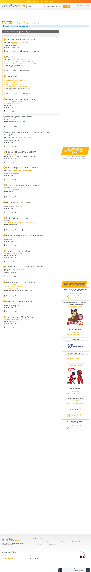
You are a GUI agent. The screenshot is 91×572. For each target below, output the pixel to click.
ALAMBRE (14, 59)
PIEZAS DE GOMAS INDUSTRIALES (14, 84)
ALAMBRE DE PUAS (9, 61)
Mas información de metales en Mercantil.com (16, 26)
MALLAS (6, 63)
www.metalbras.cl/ (27, 51)
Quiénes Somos (37, 544)
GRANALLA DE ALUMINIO (11, 44)
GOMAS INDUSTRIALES (10, 86)
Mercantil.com (76, 541)
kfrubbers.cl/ (27, 93)
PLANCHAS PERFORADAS (28, 61)
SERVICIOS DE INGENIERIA (11, 189)
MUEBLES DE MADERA (23, 187)
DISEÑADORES (15, 205)
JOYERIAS (22, 205)
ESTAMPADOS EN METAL (11, 288)
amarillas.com (13, 5)
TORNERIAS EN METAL (17, 253)
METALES (22, 102)
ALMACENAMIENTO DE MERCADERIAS (22, 170)
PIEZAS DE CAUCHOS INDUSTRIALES (14, 81)
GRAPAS (11, 63)
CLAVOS (17, 61)
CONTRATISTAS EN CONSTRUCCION (14, 286)
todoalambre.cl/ (26, 70)
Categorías (19, 32)
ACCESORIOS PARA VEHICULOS (12, 103)
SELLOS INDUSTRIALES (18, 79)
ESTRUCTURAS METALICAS (11, 172)
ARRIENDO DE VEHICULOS (25, 238)
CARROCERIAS (15, 102)
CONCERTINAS (18, 63)
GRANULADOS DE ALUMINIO (19, 42)
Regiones (28, 32)
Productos (48, 541)
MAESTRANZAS (15, 304)
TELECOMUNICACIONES (18, 137)
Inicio (34, 541)
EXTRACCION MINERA (9, 139)
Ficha (7, 51)
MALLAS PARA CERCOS (24, 59)
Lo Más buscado (50, 544)
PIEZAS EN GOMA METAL (11, 82)
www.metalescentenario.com (30, 229)
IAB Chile (82, 556)
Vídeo (38, 51)
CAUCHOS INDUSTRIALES (25, 86)
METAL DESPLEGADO (29, 63)
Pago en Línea (63, 541)
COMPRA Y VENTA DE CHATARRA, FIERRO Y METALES (19, 222)
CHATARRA (14, 238)
